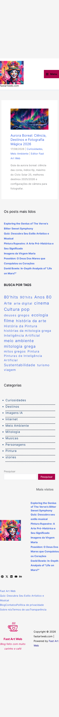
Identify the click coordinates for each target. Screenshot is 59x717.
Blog (2, 604)
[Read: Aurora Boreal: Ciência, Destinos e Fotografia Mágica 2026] (29, 118)
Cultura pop (17, 309)
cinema (41, 303)
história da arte (31, 321)
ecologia (39, 315)
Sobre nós (6, 609)
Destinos (12, 406)
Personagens (16, 444)
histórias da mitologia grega (27, 331)
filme (9, 320)
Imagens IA (14, 413)
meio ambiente (19, 340)
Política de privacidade (30, 604)
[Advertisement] (29, 29)
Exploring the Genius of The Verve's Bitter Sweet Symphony (43, 506)
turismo (43, 365)
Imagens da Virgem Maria (19, 253)
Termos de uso (21, 609)
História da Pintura (20, 326)
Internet (12, 419)
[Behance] (20, 576)
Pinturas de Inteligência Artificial (23, 358)
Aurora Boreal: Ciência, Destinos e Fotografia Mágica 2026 (28, 139)
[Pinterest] (2, 576)
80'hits (11, 297)
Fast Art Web (8, 591)
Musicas (12, 438)
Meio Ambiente (19, 153)
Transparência (38, 609)
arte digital (23, 303)
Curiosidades (34, 148)
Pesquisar (9, 471)
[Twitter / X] (7, 576)
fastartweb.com (9, 85)
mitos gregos (15, 351)
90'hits (26, 297)
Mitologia (13, 432)
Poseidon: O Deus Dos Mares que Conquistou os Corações (45, 551)
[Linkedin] (11, 576)
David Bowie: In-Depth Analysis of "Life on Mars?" (44, 565)
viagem (10, 370)
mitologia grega (20, 346)
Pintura (33, 351)
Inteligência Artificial (22, 335)
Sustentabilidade (19, 365)
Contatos (10, 604)
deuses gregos (17, 315)
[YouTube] (16, 576)
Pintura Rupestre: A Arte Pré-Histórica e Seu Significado (43, 528)
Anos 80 (43, 297)
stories (11, 457)
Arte (8, 303)
